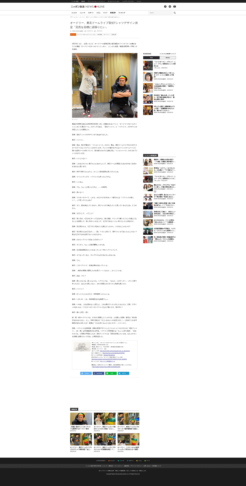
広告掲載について (156, 466)
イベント (139, 1)
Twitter (170, 6)
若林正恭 (114, 34)
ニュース (82, 12)
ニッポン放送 (75, 1)
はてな (123, 373)
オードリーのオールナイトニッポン (86, 34)
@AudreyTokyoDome (109, 355)
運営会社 (111, 466)
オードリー (107, 34)
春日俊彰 (100, 34)
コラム (98, 12)
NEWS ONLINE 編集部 (77, 31)
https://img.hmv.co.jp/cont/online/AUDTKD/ (114, 353)
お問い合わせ (147, 466)
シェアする (98, 373)
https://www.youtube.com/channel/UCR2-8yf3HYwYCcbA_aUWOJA (109, 359)
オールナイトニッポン (113, 1)
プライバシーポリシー (136, 466)
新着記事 (113, 12)
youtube (174, 6)
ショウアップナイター (128, 1)
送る (111, 373)
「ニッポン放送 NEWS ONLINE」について (96, 466)
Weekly (168, 57)
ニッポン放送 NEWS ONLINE (91, 6)
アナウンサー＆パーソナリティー (96, 1)
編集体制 (126, 466)
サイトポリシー (119, 466)
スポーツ (90, 12)
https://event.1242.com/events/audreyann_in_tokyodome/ (115, 351)
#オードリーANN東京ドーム (107, 361)
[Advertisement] (159, 34)
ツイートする (86, 373)
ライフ (105, 12)
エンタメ (74, 12)
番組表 (83, 1)
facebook (165, 6)
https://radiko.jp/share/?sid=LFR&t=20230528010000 (106, 367)
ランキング (121, 12)
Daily (151, 57)
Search (175, 13)
